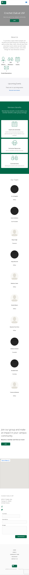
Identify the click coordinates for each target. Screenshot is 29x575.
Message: (4, 525)
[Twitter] (2, 510)
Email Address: (5, 519)
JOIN (15, 20)
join (6, 444)
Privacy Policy (21, 569)
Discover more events (14, 90)
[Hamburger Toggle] (26, 2)
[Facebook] (2, 507)
